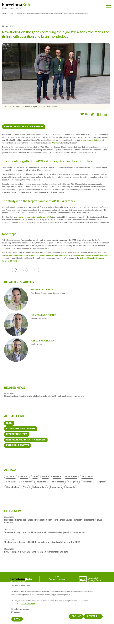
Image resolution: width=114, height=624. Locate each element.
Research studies (16, 434)
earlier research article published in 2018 (34, 217)
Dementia (70, 487)
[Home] (16, 6)
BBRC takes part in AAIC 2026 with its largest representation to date (36, 552)
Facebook (99, 114)
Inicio (4, 13)
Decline (76, 616)
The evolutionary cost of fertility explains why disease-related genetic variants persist (44, 532)
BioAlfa (45, 477)
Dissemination (12, 487)
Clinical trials (71, 477)
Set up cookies (57, 579)
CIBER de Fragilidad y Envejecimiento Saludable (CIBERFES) (29, 255)
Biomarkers (11, 482)
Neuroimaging (21, 270)
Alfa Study (56, 143)
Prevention (41, 482)
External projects (17, 445)
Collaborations (39, 487)
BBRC (9, 423)
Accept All (93, 616)
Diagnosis (101, 482)
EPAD (35, 477)
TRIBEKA (57, 477)
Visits (25, 487)
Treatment (87, 482)
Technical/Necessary (22, 609)
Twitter (92, 114)
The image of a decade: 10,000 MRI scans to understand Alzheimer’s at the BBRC (42, 542)
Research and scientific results (23, 126)
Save (17, 619)
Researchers (56, 487)
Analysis (17, 613)
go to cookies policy (28, 604)
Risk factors (8, 270)
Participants (87, 477)
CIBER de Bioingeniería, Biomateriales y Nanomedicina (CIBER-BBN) (81, 255)
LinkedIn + (106, 114)
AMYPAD (24, 477)
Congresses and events (20, 428)
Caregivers (73, 482)
